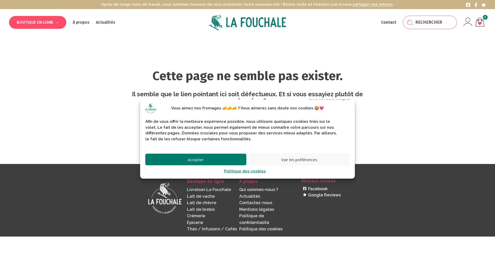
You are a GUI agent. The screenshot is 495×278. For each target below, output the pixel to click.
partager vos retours (373, 4)
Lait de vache (201, 196)
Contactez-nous (255, 202)
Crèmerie (196, 215)
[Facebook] (468, 5)
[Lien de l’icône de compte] (467, 21)
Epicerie (195, 222)
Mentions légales (256, 209)
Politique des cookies (245, 171)
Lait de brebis (201, 209)
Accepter (196, 159)
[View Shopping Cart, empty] (480, 22)
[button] (56, 22)
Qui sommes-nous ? (258, 189)
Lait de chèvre (201, 202)
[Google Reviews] (483, 5)
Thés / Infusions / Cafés (212, 229)
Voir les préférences (299, 159)
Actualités (249, 196)
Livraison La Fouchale (209, 189)
